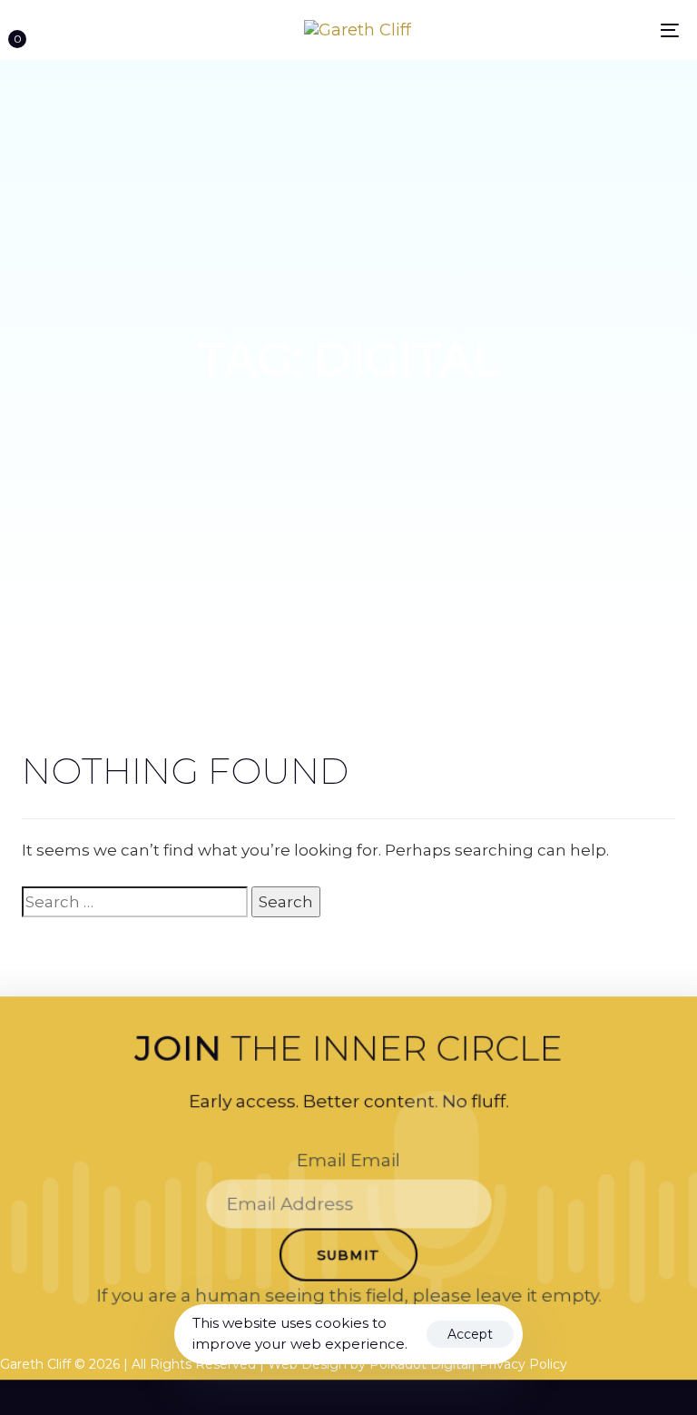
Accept (470, 1334)
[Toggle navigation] (568, 30)
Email (348, 1160)
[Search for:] (135, 901)
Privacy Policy (525, 1364)
